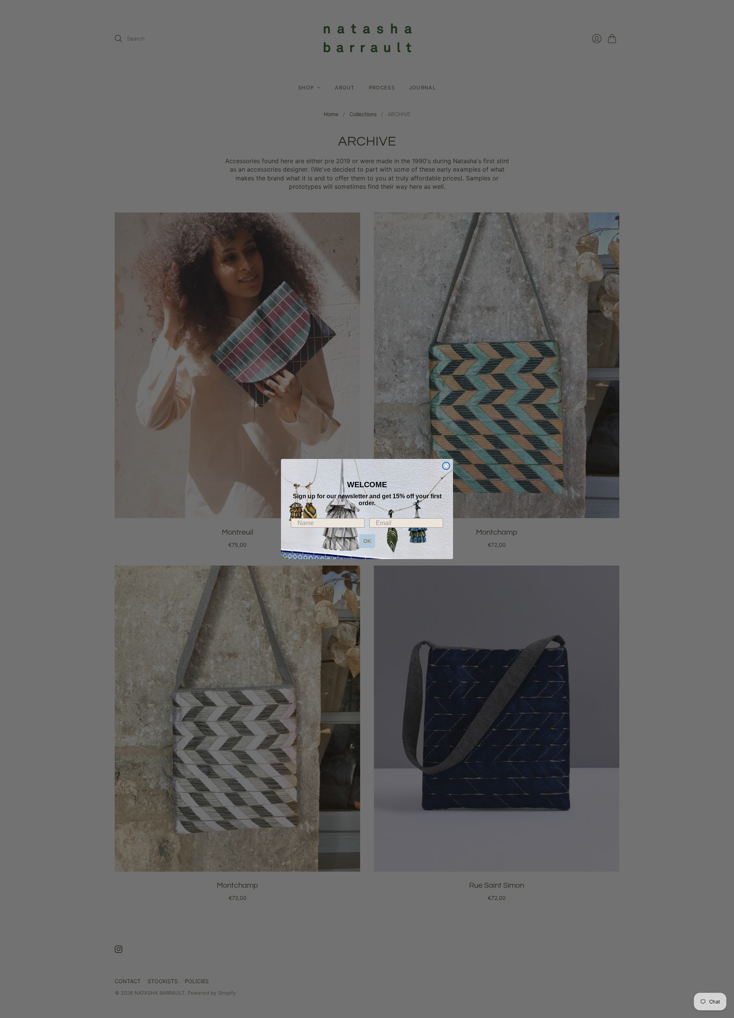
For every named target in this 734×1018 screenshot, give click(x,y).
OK (367, 541)
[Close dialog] (446, 466)
